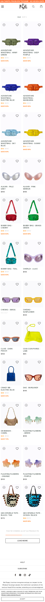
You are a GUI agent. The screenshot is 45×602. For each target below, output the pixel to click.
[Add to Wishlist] (17, 25)
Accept (22, 599)
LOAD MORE (22, 540)
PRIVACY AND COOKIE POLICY (11, 595)
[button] (33, 6)
